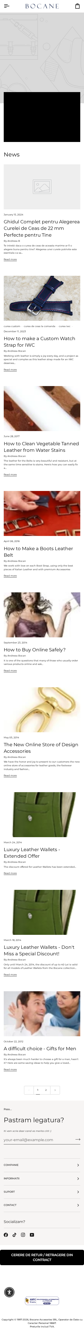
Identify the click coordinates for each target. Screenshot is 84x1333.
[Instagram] (23, 1235)
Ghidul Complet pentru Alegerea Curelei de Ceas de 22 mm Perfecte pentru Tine (42, 228)
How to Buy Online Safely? (35, 650)
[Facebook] (6, 1235)
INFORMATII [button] (11, 1178)
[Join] (76, 1139)
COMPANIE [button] (11, 1165)
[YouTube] (32, 1235)
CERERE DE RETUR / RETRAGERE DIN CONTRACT (42, 1257)
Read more (42, 136)
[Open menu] (11, 6)
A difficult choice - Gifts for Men (40, 1048)
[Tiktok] (14, 1235)
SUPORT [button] (9, 1191)
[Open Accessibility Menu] (9, 1292)
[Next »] (55, 1090)
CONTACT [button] (10, 1205)
